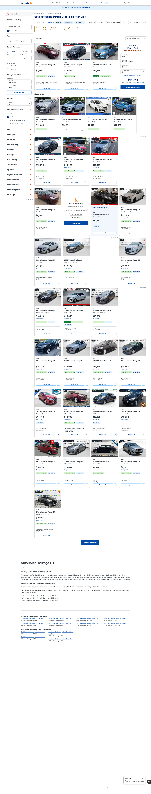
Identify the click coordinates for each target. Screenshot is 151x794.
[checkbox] (11, 66)
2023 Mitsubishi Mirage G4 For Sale (32, 624)
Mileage (10, 102)
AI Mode (104, 3)
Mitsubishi (50, 13)
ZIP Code (24, 23)
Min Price (9, 55)
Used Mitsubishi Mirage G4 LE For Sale (33, 637)
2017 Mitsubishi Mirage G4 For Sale (115, 624)
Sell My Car (68, 3)
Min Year (11, 40)
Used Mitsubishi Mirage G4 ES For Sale (33, 632)
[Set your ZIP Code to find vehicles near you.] (85, 17)
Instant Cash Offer (78, 3)
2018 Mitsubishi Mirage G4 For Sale (115, 619)
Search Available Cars (133, 87)
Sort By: (129, 38)
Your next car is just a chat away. (75, 7)
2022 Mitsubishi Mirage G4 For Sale (59, 619)
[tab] (22, 567)
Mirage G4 (58, 13)
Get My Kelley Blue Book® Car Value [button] (132, 75)
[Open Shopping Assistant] (149, 782)
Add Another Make (19, 92)
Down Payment (125, 65)
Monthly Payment (126, 54)
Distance (9, 23)
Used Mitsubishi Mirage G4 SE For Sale (60, 639)
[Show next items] (143, 22)
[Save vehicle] (59, 45)
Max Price (22, 55)
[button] (121, 3)
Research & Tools (90, 3)
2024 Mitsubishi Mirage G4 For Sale (32, 619)
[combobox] (19, 14)
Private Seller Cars (57, 3)
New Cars (46, 3)
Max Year (23, 40)
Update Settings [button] (140, 82)
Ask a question (76, 223)
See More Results (90, 543)
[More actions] (58, 88)
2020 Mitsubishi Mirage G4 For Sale (87, 619)
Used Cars (38, 3)
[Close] (143, 778)
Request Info (46, 88)
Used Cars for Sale (39, 13)
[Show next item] (114, 196)
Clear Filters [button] (50, 22)
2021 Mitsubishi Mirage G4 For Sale (59, 624)
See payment (39, 73)
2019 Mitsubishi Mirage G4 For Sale (87, 624)
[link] (51, 76)
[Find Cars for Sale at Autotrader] (27, 2)
